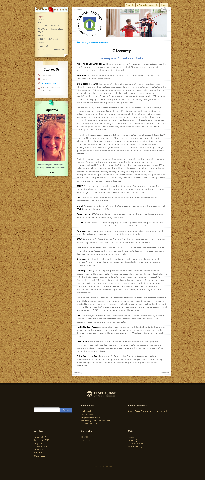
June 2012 (39, 449)
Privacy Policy (44, 46)
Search (41, 42)
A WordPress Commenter (140, 411)
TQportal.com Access (91, 417)
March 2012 (39, 456)
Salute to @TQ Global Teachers (96, 420)
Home (163, 5)
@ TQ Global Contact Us (147, 5)
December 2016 (41, 440)
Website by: (102, 467)
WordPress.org (135, 446)
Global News (87, 414)
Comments (135, 443)
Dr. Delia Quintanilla (48, 83)
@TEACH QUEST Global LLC (51, 49)
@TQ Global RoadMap (48, 26)
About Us (130, 5)
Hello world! (87, 411)
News (40, 22)
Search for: (39, 405)
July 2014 (38, 443)
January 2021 (40, 437)
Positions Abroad (89, 424)
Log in (131, 437)
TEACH (84, 437)
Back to (93, 42)
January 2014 (40, 446)
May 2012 (38, 452)
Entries (133, 440)
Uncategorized (88, 440)
